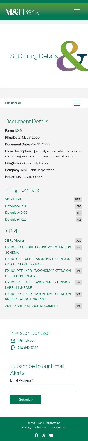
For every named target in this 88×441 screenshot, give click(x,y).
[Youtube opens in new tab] (51, 435)
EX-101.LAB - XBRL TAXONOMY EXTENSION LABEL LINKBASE (38, 285)
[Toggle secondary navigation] (77, 102)
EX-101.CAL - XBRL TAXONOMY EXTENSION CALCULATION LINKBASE (37, 261)
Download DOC (19, 212)
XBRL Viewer (19, 240)
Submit (24, 399)
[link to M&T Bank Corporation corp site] (23, 11)
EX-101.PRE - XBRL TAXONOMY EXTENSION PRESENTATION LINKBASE (38, 297)
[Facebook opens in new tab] (36, 435)
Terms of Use (58, 427)
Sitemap (40, 427)
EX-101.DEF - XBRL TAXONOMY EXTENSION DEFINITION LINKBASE (38, 273)
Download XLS (18, 219)
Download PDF (19, 206)
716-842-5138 (24, 348)
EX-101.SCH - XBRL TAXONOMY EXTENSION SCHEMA (38, 250)
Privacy (26, 427)
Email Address (22, 380)
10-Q (18, 131)
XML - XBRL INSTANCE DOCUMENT (35, 305)
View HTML (18, 199)
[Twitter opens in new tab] (43, 435)
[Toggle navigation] (77, 11)
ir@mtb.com (23, 340)
